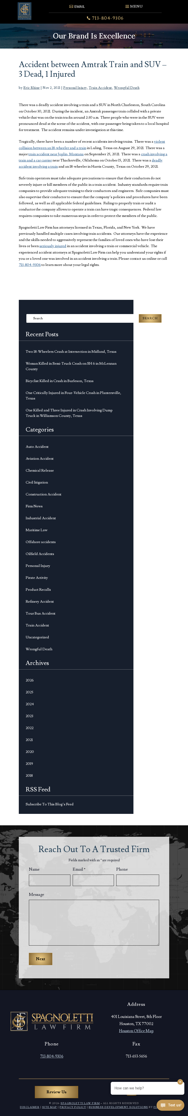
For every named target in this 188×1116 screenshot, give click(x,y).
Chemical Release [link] (40, 470)
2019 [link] (29, 763)
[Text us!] (170, 1106)
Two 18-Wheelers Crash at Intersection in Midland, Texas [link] (71, 351)
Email (79, 869)
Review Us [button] (56, 1092)
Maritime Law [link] (36, 530)
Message (36, 894)
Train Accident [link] (100, 88)
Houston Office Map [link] (136, 1031)
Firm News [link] (34, 506)
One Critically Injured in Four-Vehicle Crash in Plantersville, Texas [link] (73, 396)
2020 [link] (30, 751)
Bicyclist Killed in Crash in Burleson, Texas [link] (60, 381)
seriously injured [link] (52, 246)
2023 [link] (29, 716)
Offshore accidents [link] (41, 542)
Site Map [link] (49, 1107)
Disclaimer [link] (29, 1107)
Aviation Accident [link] (40, 458)
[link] (24, 11)
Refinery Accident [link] (40, 601)
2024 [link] (30, 704)
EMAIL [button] (79, 6)
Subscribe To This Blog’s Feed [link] (50, 804)
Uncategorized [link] (37, 637)
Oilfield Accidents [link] (40, 554)
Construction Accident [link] (43, 494)
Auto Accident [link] (37, 446)
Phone (122, 869)
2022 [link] (29, 728)
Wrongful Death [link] (127, 88)
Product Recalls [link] (38, 589)
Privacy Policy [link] (73, 1107)
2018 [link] (29, 775)
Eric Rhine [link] (31, 88)
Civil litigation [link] (37, 482)
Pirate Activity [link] (37, 577)
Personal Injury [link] (75, 88)
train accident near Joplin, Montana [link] (56, 154)
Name (34, 869)
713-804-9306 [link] (108, 18)
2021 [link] (29, 740)
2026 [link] (30, 680)
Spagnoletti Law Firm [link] (80, 1103)
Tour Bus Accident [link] (40, 613)
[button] (133, 5)
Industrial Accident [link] (41, 518)
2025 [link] (29, 692)
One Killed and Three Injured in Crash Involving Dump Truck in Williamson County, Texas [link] (69, 413)
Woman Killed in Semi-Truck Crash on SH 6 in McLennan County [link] (71, 366)
